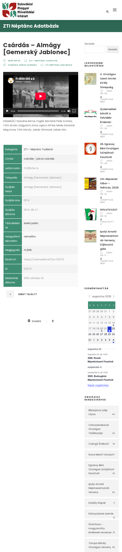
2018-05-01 (14, 60)
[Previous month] (90, 296)
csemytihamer (106, 100)
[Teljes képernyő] (74, 111)
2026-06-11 (106, 254)
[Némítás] (69, 111)
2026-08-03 (106, 92)
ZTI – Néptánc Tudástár (43, 60)
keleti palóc (31, 223)
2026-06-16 (106, 192)
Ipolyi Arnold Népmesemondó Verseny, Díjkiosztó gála (109, 240)
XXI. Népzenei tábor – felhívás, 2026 (109, 183)
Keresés (90, 44)
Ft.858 (28, 250)
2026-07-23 (106, 127)
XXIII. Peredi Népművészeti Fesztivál (100, 359)
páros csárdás (28, 65)
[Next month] (114, 296)
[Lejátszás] (7, 111)
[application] (40, 93)
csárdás (13, 65)
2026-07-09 (106, 162)
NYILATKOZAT (108, 210)
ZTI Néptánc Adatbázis (58, 65)
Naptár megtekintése (98, 385)
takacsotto (107, 223)
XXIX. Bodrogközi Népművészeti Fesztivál (100, 377)
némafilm (30, 236)
